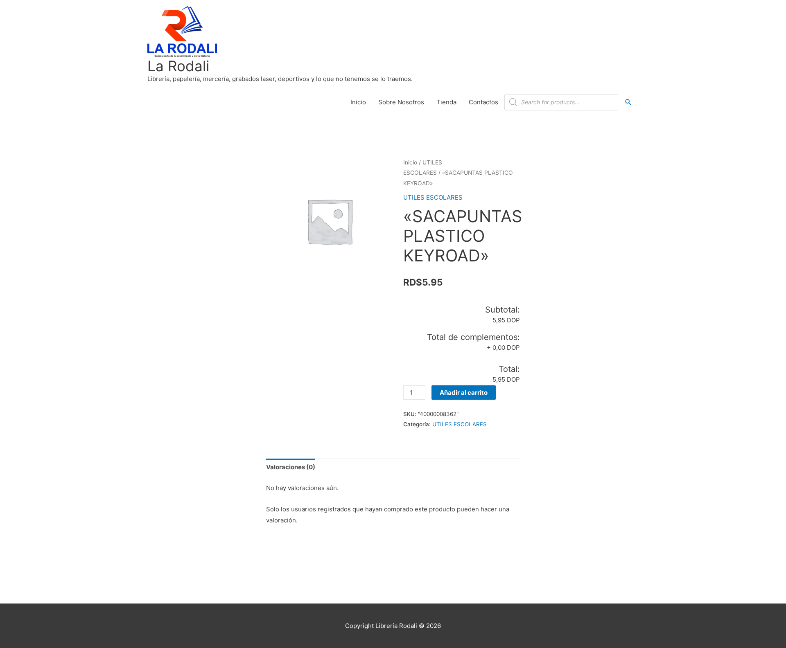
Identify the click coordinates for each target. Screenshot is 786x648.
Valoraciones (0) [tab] (290, 467)
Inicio (358, 102)
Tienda (446, 102)
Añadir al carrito (464, 392)
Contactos (483, 102)
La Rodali (178, 65)
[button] (628, 102)
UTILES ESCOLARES (433, 197)
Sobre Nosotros (401, 102)
